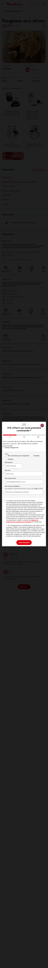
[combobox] (14, 465)
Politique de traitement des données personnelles (22, 521)
